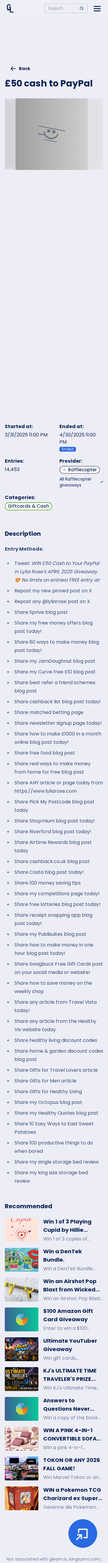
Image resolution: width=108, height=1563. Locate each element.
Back (24, 69)
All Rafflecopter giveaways (75, 482)
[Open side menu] (97, 8)
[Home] (10, 8)
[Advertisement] (54, 43)
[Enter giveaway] (82, 1533)
